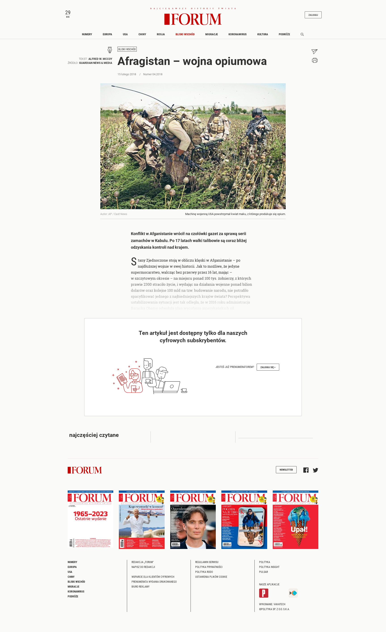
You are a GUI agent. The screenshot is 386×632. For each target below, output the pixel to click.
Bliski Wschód (185, 34)
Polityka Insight (269, 567)
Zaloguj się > (267, 367)
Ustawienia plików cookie (211, 576)
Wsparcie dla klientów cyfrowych (153, 576)
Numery (87, 34)
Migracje (211, 34)
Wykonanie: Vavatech (272, 604)
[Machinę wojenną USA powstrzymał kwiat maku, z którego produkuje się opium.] (193, 146)
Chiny (142, 34)
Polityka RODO (204, 572)
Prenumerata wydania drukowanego (154, 581)
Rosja (161, 34)
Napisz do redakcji (143, 567)
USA (125, 34)
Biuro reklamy (140, 586)
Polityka (264, 562)
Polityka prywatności (208, 567)
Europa (107, 34)
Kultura (262, 34)
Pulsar (263, 572)
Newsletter (286, 469)
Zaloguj (313, 15)
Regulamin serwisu (206, 562)
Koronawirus (238, 34)
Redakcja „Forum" (143, 562)
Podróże (284, 34)
